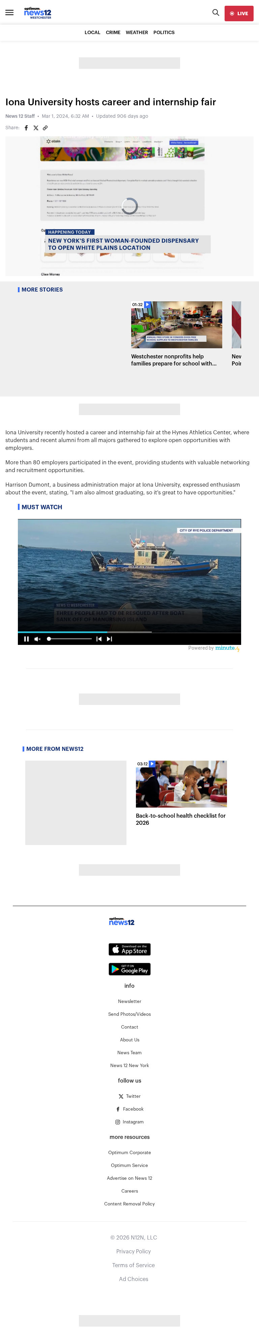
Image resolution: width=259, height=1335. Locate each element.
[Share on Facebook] (26, 128)
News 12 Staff (20, 116)
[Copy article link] (45, 128)
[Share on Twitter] (35, 128)
